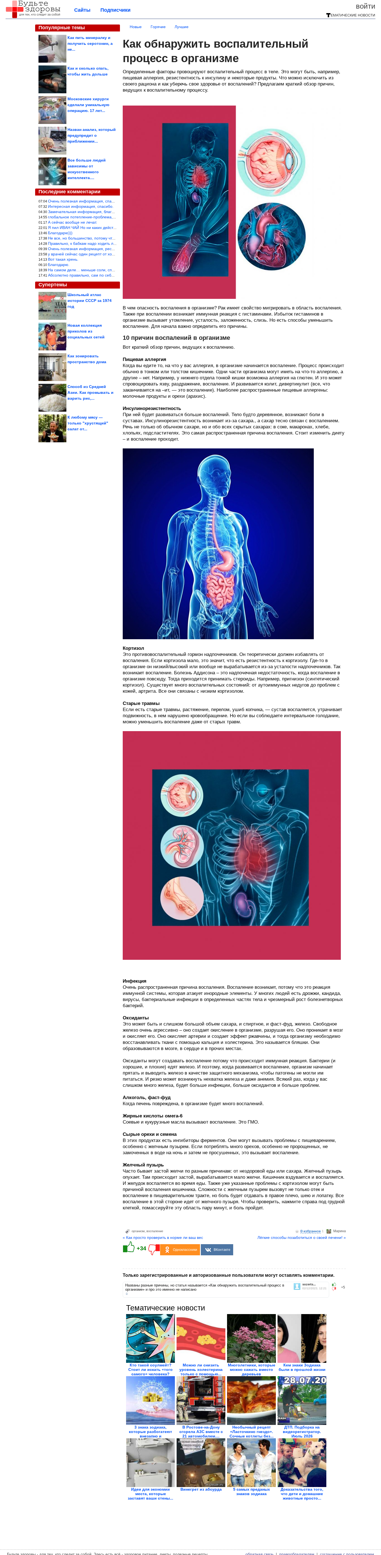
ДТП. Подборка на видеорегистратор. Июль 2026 (302, 1431)
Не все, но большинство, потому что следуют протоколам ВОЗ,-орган (111, 238)
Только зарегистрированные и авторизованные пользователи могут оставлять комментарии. (228, 1275)
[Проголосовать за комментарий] (335, 1289)
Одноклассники (185, 1250)
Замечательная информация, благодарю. (86, 211)
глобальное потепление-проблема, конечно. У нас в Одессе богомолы (113, 217)
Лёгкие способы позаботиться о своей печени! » (301, 1237)
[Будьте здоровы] (33, 17)
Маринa (339, 1231)
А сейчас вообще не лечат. (72, 222)
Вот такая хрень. (63, 259)
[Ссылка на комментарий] (126, 1293)
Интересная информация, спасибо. (81, 206)
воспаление (154, 1231)
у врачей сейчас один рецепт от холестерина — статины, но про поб (111, 254)
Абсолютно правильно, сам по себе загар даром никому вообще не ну (113, 275)
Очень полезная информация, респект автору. (91, 248)
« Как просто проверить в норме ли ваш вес (163, 1237)
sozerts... (309, 1284)
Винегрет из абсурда (201, 1489)
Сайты (82, 10)
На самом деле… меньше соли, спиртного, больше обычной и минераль (115, 270)
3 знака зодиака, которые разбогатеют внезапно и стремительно (150, 1434)
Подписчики (115, 10)
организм (138, 1231)
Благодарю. (58, 264)
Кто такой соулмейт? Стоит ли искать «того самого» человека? (150, 1369)
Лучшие (182, 27)
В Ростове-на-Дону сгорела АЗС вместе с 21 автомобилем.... (201, 1431)
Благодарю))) (60, 233)
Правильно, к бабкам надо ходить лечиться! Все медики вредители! (110, 243)
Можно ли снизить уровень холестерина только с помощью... (201, 1369)
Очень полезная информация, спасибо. (84, 201)
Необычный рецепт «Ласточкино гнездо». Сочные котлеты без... (252, 1431)
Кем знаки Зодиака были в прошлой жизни (302, 1367)
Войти (365, 6)
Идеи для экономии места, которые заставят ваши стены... (150, 1493)
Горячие (158, 27)
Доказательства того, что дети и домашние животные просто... (302, 1493)
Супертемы (52, 284)
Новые (136, 27)
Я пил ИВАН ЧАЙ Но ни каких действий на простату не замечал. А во (111, 227)
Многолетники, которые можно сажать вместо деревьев (251, 1369)
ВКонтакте (222, 1250)
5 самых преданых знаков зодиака (251, 1491)
